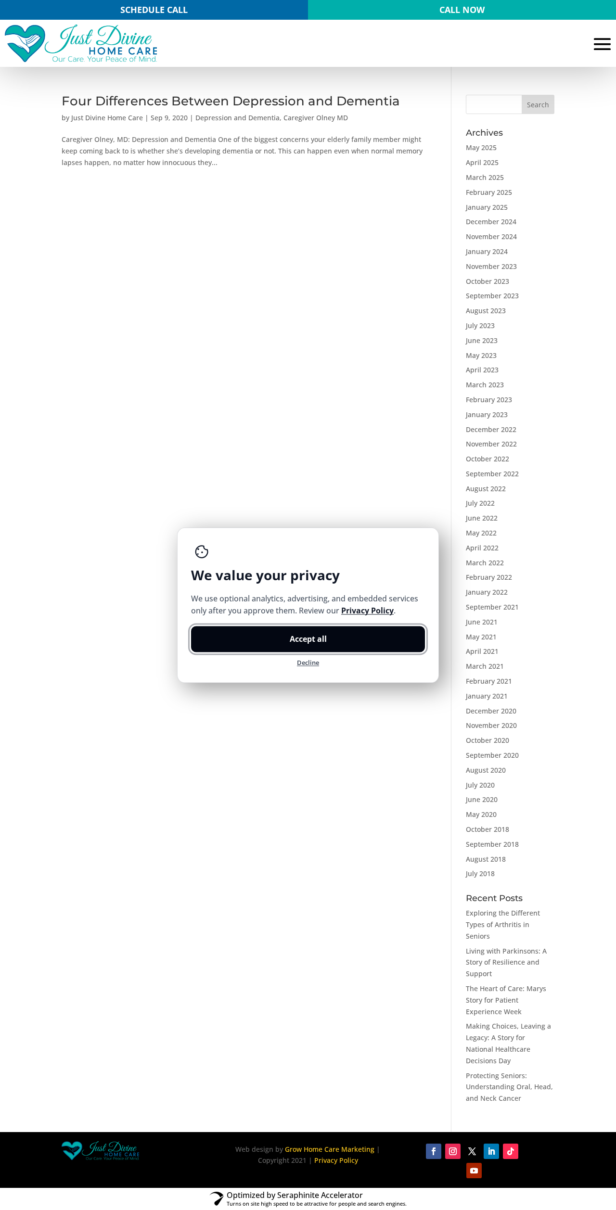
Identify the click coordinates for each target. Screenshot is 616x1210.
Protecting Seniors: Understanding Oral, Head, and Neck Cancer (509, 1087)
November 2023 (491, 266)
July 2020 (480, 785)
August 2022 (486, 488)
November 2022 (491, 443)
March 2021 (485, 666)
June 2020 (482, 799)
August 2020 (486, 770)
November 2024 (491, 236)
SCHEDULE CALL (154, 9)
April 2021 (482, 651)
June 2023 (482, 340)
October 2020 (487, 740)
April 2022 (482, 547)
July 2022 (480, 503)
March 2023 (485, 384)
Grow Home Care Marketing (329, 1149)
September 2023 (492, 295)
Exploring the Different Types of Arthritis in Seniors (503, 924)
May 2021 (481, 636)
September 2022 (492, 473)
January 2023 (487, 414)
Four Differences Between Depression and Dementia (231, 101)
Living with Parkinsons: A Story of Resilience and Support (506, 962)
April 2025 (482, 162)
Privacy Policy (336, 1160)
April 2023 (482, 369)
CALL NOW (462, 9)
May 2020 (481, 814)
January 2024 (487, 251)
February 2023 (489, 399)
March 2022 (485, 562)
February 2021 (489, 681)
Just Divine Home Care (107, 117)
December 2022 (491, 429)
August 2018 (486, 859)
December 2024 (491, 221)
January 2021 (487, 696)
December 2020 (491, 710)
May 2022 (481, 532)
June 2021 (482, 621)
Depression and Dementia (237, 117)
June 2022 (482, 517)
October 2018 (487, 829)
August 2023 (486, 310)
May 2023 (481, 355)
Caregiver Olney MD (315, 117)
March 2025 (485, 177)
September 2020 (492, 755)
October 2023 (487, 281)
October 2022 (487, 458)
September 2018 (492, 844)
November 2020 (491, 725)
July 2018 (480, 873)
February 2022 (489, 577)
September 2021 (492, 606)
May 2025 (481, 147)
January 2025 (487, 207)
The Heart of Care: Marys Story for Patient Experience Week (506, 1000)
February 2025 (489, 192)
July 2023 (480, 325)
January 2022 (487, 592)
